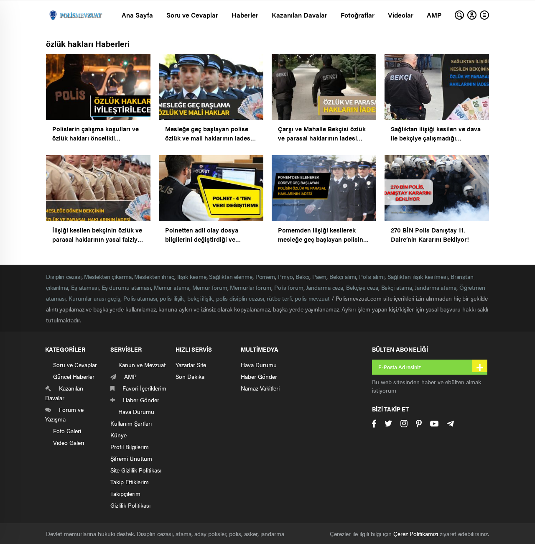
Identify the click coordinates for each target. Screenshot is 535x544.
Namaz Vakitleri (260, 388)
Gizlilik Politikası (130, 505)
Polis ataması (140, 298)
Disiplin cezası (64, 276)
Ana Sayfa (137, 15)
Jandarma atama (435, 287)
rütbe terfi (279, 298)
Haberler (245, 15)
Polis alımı (372, 276)
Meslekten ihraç (154, 276)
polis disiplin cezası (240, 298)
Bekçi (302, 276)
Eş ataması (85, 287)
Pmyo (285, 276)
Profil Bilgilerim (129, 446)
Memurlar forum (250, 287)
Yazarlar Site (191, 364)
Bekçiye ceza (362, 287)
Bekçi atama (396, 287)
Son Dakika (190, 376)
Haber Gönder (259, 376)
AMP (434, 15)
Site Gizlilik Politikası (135, 470)
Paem (319, 276)
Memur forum (209, 287)
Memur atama (171, 287)
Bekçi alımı (342, 276)
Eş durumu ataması (126, 287)
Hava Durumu (259, 364)
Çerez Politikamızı (415, 533)
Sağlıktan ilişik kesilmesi (417, 276)
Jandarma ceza (324, 287)
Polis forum (288, 287)
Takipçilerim (125, 493)
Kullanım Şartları (131, 423)
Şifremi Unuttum (131, 458)
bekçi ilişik (200, 298)
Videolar (400, 15)
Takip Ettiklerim (129, 482)
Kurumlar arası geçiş (94, 298)
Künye (118, 435)
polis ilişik (172, 298)
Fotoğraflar (357, 15)
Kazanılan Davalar (299, 15)
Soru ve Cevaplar (192, 15)
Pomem (265, 276)
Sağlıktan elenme (230, 276)
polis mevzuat (312, 298)
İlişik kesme (191, 276)
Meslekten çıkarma (107, 276)
